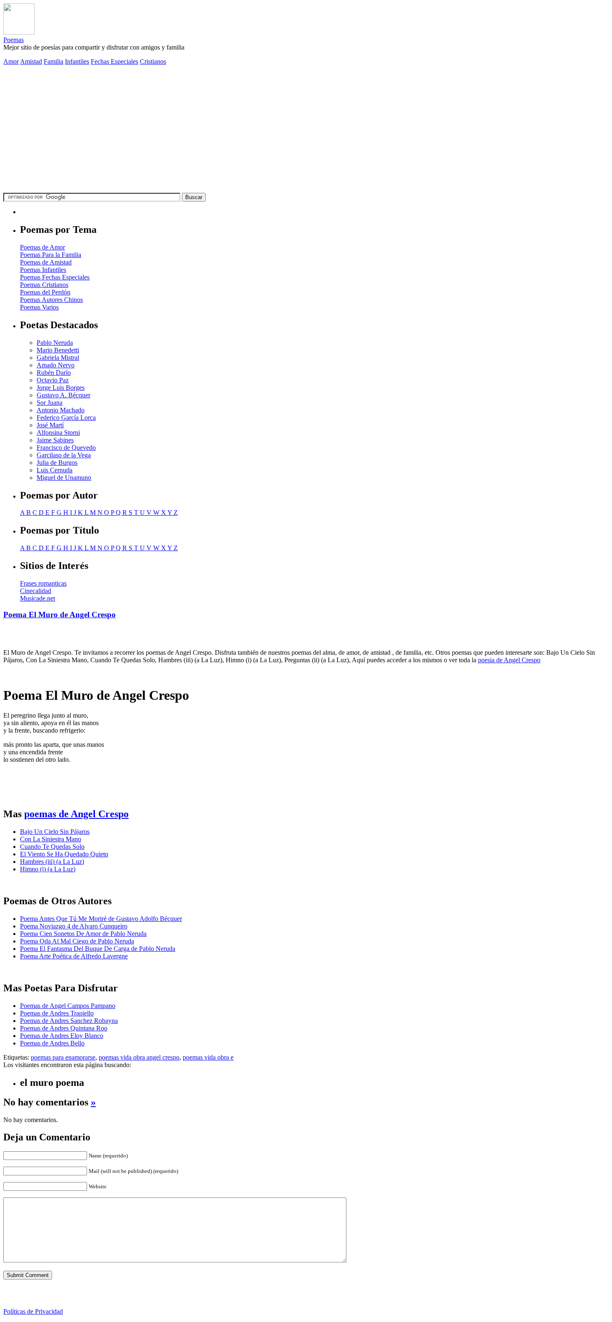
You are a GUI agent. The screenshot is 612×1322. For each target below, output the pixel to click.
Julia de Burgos (57, 462)
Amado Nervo (56, 365)
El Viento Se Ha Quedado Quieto (64, 854)
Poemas (13, 39)
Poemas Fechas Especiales (55, 277)
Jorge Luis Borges (61, 387)
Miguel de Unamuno (64, 477)
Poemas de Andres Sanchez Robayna (69, 1020)
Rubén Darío (54, 372)
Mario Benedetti (58, 350)
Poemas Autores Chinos (51, 299)
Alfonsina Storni (58, 432)
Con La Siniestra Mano (50, 839)
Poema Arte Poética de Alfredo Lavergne (74, 956)
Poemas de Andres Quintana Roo (63, 1028)
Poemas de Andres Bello (52, 1043)
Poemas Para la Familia (50, 254)
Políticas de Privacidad (33, 1311)
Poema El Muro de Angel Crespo (59, 614)
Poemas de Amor (42, 247)
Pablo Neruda (55, 342)
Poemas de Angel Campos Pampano (67, 1005)
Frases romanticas (43, 583)
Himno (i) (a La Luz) (47, 869)
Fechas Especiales (114, 61)
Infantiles (77, 61)
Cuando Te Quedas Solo (52, 846)
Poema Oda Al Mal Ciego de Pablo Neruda (77, 941)
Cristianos (153, 61)
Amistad (31, 61)
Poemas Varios (39, 307)
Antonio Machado (61, 410)
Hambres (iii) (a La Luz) (52, 861)
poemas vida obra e (208, 1057)
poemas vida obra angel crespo (139, 1057)
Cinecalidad (35, 590)
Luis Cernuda (54, 470)
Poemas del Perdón (45, 292)
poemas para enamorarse (63, 1057)
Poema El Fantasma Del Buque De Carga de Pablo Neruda (97, 948)
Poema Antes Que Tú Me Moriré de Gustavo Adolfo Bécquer (101, 918)
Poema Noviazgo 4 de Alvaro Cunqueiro (73, 926)
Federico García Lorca (66, 417)
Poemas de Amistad (46, 262)
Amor (11, 61)
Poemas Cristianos (44, 284)
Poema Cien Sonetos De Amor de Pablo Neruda (83, 933)
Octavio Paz (53, 380)
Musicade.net (37, 598)
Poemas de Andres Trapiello (57, 1013)
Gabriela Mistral (58, 357)
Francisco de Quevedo (66, 447)
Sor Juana (49, 402)
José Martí (50, 425)
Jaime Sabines (55, 440)
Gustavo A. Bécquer (63, 395)
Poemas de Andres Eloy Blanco (61, 1035)
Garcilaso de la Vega (64, 455)
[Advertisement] (306, 130)
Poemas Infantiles (43, 269)
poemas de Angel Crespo (76, 813)
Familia (53, 61)
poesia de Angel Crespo (509, 659)
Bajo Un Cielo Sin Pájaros (55, 831)
